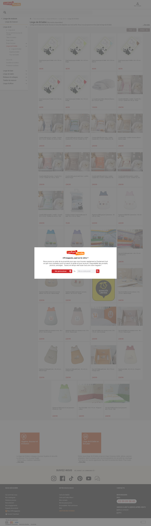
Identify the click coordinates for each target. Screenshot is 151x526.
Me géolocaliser (61, 271)
